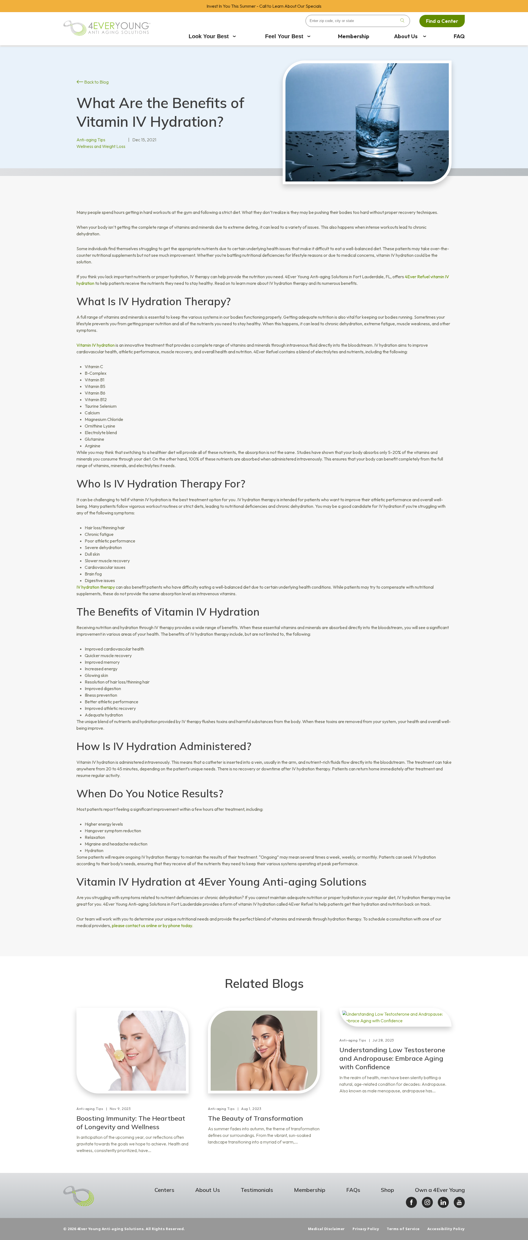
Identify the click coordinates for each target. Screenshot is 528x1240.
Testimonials (257, 1189)
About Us (405, 36)
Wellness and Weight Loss (100, 146)
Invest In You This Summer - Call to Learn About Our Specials (264, 6)
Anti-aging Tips (90, 139)
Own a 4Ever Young (440, 1189)
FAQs (353, 1189)
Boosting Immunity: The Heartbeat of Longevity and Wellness (130, 1122)
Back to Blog (96, 82)
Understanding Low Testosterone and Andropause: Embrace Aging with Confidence (392, 1058)
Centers (164, 1189)
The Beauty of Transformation (255, 1118)
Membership (353, 36)
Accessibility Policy (446, 1228)
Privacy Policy (366, 1228)
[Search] (402, 21)
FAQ (459, 36)
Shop (387, 1189)
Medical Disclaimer (326, 1228)
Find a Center (442, 21)
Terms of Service (403, 1228)
